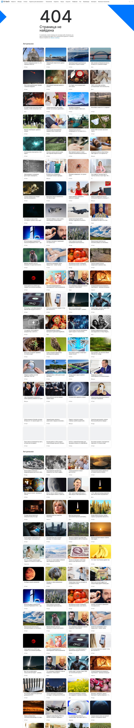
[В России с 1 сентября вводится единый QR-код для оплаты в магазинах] (33, 303)
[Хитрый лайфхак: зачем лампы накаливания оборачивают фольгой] (55, 214)
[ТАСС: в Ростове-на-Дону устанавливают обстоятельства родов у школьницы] (100, 80)
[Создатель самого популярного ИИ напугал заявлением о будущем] (33, 548)
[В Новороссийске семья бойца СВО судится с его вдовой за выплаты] (100, 147)
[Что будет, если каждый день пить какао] (78, 80)
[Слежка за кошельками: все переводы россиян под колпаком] (100, 548)
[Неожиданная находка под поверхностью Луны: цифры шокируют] (55, 599)
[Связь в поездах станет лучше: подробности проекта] (55, 481)
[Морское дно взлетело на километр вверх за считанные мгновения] (100, 236)
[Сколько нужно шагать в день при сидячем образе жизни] (55, 147)
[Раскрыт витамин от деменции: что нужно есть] (55, 236)
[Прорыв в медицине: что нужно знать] (78, 169)
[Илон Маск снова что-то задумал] (100, 102)
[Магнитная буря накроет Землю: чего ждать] (100, 666)
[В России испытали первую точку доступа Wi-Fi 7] (55, 303)
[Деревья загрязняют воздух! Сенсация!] (78, 548)
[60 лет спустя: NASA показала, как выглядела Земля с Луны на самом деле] (55, 621)
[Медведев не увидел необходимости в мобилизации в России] (100, 370)
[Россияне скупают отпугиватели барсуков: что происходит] (100, 437)
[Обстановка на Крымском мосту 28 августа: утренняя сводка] (100, 58)
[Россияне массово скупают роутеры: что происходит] (55, 666)
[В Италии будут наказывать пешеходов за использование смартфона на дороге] (78, 481)
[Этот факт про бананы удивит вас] (100, 688)
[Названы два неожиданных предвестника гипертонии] (55, 124)
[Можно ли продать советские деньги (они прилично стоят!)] (78, 688)
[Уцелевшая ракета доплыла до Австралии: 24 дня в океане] (78, 58)
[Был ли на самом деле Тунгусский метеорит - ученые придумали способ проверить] (78, 303)
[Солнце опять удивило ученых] (78, 392)
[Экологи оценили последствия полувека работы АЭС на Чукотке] (78, 666)
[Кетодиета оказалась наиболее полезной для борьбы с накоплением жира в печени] (78, 459)
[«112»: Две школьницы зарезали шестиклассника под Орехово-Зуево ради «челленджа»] (100, 621)
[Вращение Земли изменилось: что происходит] (55, 191)
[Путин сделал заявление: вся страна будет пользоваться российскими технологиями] (33, 666)
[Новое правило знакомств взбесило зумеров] (78, 191)
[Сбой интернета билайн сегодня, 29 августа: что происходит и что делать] (33, 414)
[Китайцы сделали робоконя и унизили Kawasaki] (78, 526)
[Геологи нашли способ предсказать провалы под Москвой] (100, 258)
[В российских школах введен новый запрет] (55, 392)
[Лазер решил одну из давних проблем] (78, 370)
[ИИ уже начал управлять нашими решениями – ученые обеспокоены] (33, 481)
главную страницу (54, 37)
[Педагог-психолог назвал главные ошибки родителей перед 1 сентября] (78, 414)
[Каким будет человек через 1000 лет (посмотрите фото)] (100, 303)
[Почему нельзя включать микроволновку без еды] (33, 644)
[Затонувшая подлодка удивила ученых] (55, 80)
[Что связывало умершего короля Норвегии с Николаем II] (78, 281)
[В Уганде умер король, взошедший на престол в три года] (100, 214)
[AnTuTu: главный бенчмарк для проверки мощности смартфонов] (78, 437)
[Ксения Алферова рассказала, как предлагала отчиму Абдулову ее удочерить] (100, 325)
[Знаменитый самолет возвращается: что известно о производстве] (78, 124)
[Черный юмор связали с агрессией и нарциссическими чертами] (55, 414)
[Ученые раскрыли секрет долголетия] (78, 599)
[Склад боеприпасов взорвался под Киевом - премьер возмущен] (100, 281)
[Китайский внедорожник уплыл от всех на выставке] (55, 526)
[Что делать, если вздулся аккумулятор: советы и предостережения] (33, 325)
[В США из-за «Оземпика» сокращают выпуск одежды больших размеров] (55, 169)
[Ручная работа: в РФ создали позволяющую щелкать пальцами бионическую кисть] (55, 437)
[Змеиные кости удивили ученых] (33, 503)
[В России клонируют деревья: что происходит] (33, 347)
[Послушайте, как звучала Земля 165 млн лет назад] (100, 347)
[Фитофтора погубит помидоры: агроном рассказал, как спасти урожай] (78, 258)
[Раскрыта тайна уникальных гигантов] (55, 711)
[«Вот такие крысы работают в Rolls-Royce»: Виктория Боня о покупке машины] (78, 621)
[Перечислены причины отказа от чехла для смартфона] (100, 392)
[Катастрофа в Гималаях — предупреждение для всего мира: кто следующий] (33, 599)
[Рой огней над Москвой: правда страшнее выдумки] (33, 80)
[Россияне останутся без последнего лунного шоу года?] (33, 214)
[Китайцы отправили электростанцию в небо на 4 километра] (78, 102)
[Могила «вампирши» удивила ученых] (33, 124)
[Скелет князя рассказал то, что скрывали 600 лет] (33, 58)
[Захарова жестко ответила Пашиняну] (55, 644)
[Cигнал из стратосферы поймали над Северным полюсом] (55, 688)
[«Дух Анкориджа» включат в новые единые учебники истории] (33, 392)
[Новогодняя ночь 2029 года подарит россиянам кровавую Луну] (33, 281)
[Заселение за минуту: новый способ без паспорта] (33, 526)
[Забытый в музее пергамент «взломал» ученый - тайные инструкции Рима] (33, 459)
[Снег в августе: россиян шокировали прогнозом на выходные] (78, 236)
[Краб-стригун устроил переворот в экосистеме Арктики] (100, 481)
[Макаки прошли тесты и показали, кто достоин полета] (33, 258)
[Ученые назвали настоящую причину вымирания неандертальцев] (33, 191)
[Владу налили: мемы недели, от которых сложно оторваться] (55, 548)
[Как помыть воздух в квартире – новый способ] (78, 347)
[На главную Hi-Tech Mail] (6, 1)
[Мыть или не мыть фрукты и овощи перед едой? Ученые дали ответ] (100, 711)
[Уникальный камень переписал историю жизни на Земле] (100, 599)
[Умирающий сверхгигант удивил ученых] (55, 58)
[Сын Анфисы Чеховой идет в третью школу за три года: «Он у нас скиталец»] (100, 169)
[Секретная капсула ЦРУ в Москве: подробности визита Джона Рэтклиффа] (78, 214)
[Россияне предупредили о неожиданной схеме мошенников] (55, 281)
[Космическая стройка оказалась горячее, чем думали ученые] (100, 570)
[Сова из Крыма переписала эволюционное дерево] (55, 347)
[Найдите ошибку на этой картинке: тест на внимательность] (33, 370)
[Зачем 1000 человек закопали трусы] (100, 124)
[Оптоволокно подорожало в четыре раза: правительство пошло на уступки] (78, 570)
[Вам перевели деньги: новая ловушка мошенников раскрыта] (78, 147)
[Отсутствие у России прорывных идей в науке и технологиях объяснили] (78, 325)
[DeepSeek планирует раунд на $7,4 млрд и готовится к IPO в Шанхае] (55, 570)
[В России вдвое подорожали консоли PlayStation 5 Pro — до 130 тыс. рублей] (33, 236)
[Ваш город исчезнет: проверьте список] (33, 621)
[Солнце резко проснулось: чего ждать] (33, 147)
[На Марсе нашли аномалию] (33, 711)
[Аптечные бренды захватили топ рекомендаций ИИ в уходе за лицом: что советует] (100, 503)
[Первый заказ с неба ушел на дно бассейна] (55, 370)
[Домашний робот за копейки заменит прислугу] (100, 459)
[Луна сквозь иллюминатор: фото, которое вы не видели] (33, 437)
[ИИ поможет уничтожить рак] (33, 570)
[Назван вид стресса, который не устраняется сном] (78, 711)
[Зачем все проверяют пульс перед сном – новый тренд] (55, 258)
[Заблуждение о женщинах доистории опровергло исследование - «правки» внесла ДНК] (33, 169)
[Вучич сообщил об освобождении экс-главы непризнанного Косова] (55, 459)
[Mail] (2, 1)
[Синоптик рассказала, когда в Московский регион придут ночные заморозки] (100, 414)
